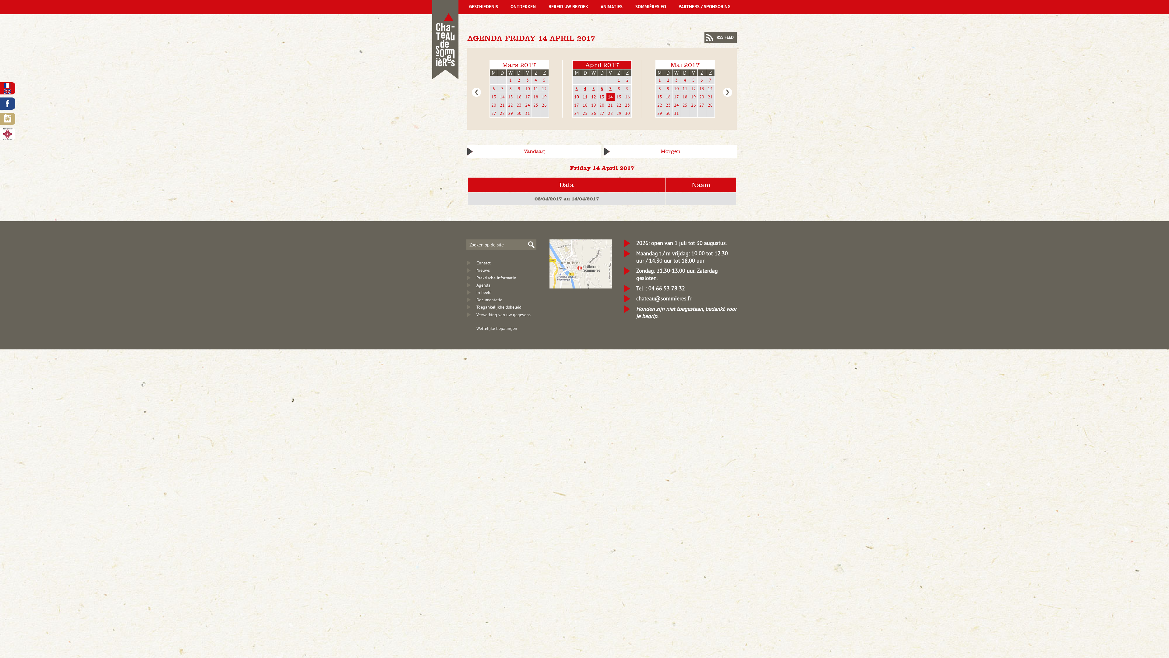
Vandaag (534, 151)
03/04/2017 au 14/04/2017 (567, 199)
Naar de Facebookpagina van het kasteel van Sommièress (7, 103)
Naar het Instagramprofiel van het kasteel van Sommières (7, 119)
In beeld (484, 292)
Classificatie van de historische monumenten (7, 134)
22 (510, 105)
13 (493, 97)
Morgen (670, 151)
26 (544, 105)
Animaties (612, 7)
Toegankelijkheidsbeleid (498, 307)
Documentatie (489, 299)
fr (7, 85)
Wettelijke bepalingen (496, 328)
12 (544, 88)
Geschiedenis (483, 7)
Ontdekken (523, 7)
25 (535, 105)
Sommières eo (650, 7)
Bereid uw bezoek (568, 7)
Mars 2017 (519, 64)
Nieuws (483, 270)
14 (502, 97)
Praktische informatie (496, 278)
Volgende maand (727, 92)
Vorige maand (476, 92)
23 (519, 105)
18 (535, 97)
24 (527, 105)
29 (510, 113)
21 (502, 105)
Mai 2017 (685, 64)
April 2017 (602, 64)
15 (510, 97)
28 (502, 113)
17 (527, 97)
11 (535, 88)
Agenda (483, 285)
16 (519, 97)
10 (527, 88)
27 (493, 113)
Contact (483, 263)
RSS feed (725, 37)
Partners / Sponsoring (704, 7)
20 (493, 105)
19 (544, 97)
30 (519, 113)
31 (527, 113)
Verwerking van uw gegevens (503, 314)
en (7, 91)
